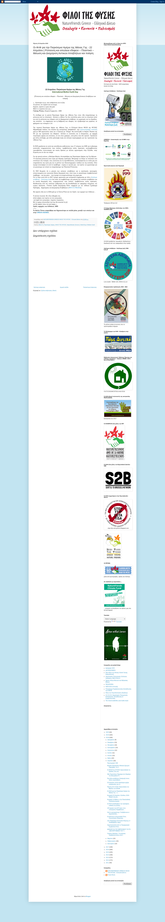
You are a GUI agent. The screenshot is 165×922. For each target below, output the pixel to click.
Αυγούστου (111, 750)
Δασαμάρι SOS (110, 668)
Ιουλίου (109, 753)
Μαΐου (109, 758)
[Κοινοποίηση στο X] (39, 222)
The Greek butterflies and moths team (117, 700)
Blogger (88, 896)
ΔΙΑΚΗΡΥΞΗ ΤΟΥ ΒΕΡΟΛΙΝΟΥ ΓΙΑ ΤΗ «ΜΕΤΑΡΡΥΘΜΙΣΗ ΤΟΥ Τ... (119, 830)
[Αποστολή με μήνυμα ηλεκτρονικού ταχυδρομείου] (35, 222)
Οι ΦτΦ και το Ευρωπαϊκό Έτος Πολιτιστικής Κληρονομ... (116, 817)
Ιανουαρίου (111, 843)
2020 (107, 732)
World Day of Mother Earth (87, 224)
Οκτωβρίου (110, 745)
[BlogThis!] (37, 222)
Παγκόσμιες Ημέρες (49, 224)
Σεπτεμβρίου (111, 747)
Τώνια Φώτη (111, 875)
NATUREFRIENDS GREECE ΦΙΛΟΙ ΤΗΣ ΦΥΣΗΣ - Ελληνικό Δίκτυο (118, 871)
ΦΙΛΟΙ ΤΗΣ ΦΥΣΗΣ (60, 224)
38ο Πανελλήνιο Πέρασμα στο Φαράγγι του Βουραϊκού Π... (119, 775)
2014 (107, 855)
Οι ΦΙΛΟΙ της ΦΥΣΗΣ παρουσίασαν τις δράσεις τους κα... (118, 770)
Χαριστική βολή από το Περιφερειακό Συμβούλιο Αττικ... (118, 825)
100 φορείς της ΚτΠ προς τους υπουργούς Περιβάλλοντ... (116, 808)
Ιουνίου (109, 755)
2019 (107, 735)
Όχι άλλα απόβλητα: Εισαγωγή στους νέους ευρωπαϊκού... (118, 779)
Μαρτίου (110, 838)
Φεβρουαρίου (111, 841)
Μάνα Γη (41, 224)
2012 (107, 860)
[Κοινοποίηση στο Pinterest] (43, 222)
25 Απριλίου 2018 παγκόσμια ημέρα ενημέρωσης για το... (118, 783)
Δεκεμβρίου (111, 740)
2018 (107, 737)
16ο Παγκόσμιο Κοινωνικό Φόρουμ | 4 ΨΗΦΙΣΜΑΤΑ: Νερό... (118, 821)
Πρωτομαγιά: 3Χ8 (112, 763)
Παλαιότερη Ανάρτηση (90, 287)
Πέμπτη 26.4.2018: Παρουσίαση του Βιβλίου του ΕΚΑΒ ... (118, 787)
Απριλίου (110, 761)
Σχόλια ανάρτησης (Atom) (48, 290)
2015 (107, 852)
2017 (107, 847)
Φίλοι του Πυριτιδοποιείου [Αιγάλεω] (116, 693)
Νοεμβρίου (110, 742)
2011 (107, 863)
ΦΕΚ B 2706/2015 (75, 188)
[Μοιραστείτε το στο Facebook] (41, 222)
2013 (107, 857)
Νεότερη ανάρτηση (39, 287)
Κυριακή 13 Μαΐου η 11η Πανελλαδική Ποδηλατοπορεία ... (118, 800)
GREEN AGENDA (43, 212)
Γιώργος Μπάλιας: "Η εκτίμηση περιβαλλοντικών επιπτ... (116, 834)
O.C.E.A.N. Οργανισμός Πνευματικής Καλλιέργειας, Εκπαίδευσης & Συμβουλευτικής (117, 696)
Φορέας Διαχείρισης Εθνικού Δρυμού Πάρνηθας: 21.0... (118, 766)
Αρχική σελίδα (64, 287)
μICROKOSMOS (111, 670)
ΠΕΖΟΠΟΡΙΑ (109, 684)
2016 (107, 849)
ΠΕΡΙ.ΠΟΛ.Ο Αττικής (112, 686)
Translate (119, 622)
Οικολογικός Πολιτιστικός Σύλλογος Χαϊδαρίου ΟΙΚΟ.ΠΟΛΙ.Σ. (116, 677)
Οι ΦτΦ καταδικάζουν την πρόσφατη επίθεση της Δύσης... (118, 804)
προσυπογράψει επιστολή (88, 129)
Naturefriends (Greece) (73, 224)
